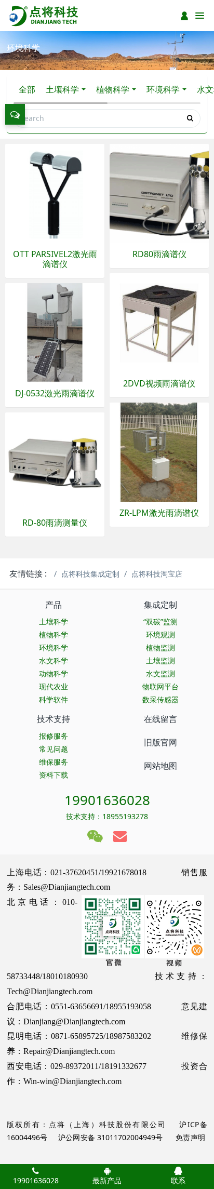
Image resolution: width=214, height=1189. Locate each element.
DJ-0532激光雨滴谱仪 (55, 393)
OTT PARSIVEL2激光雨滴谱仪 (55, 259)
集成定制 (160, 604)
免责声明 (189, 1137)
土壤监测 (160, 660)
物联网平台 (160, 686)
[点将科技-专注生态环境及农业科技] (44, 15)
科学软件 (53, 699)
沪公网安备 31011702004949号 (110, 1137)
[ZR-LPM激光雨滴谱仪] (159, 451)
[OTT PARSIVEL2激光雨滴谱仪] (54, 192)
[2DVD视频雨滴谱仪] (159, 322)
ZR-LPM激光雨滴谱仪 (159, 513)
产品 (53, 604)
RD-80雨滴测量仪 (54, 523)
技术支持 (53, 719)
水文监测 (160, 673)
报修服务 (53, 736)
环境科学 (163, 89)
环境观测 (160, 634)
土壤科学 (62, 89)
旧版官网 (160, 742)
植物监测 (160, 647)
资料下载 (53, 775)
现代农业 (53, 686)
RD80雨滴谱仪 (159, 254)
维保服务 (53, 762)
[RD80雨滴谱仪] (159, 192)
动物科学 (53, 673)
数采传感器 (160, 699)
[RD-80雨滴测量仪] (54, 461)
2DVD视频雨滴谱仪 (159, 384)
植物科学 (112, 89)
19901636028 (107, 800)
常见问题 (53, 749)
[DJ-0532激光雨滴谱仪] (54, 332)
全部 (27, 89)
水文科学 (53, 660)
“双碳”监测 (160, 621)
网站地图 (160, 765)
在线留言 (160, 719)
